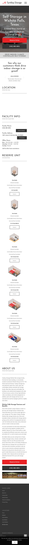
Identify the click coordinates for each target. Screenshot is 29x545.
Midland (3, 515)
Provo (3, 512)
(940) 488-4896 (6, 128)
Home (3, 490)
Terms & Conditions (6, 499)
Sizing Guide (4, 495)
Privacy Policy (5, 502)
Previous (5, 77)
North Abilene (5, 517)
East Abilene (4, 519)
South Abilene (5, 522)
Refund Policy (5, 497)
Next (24, 77)
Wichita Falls (5, 524)
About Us (4, 492)
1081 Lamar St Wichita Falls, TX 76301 (12, 135)
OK (14, 542)
